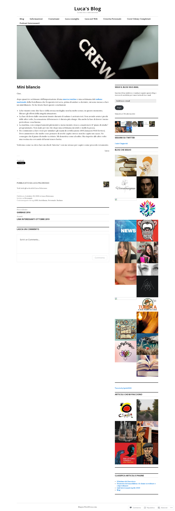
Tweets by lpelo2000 (123, 388)
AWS (36, 200)
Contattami (53, 19)
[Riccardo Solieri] (147, 187)
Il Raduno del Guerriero (126, 481)
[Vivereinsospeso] (126, 187)
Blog (22, 19)
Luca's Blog (87, 8)
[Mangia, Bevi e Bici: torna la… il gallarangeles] (147, 410)
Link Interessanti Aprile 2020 (128, 488)
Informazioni (36, 19)
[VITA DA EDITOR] (126, 165)
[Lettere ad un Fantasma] (147, 165)
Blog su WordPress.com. (87, 507)
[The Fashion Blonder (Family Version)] (126, 252)
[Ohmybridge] (126, 351)
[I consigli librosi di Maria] (147, 366)
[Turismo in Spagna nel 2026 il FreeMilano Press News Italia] (126, 410)
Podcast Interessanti (30, 23)
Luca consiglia (72, 19)
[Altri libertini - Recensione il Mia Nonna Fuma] (126, 453)
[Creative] (147, 209)
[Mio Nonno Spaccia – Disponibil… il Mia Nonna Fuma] (147, 432)
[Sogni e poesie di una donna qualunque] (147, 269)
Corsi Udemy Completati (139, 19)
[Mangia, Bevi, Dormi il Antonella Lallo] (126, 432)
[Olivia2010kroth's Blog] (126, 274)
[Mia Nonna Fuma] (147, 230)
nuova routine (70, 99)
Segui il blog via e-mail (127, 87)
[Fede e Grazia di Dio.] (147, 322)
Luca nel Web (91, 19)
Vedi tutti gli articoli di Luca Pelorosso (32, 188)
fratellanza (43, 200)
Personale (28, 198)
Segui (119, 108)
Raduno (60, 200)
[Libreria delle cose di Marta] (147, 252)
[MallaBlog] (126, 230)
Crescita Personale (112, 19)
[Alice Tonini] (147, 286)
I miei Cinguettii (121, 144)
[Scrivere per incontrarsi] (147, 344)
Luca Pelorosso (48, 196)
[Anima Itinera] (126, 308)
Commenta (100, 258)
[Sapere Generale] (126, 330)
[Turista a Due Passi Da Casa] (147, 304)
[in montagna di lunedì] (126, 209)
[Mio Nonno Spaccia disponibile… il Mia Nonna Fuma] (147, 453)
